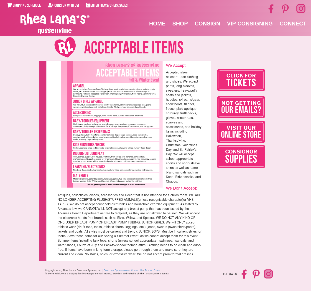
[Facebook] (271, 8)
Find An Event (152, 270)
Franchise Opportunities (116, 270)
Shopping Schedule (26, 5)
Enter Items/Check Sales (108, 5)
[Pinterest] (285, 8)
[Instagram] (301, 8)
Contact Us (137, 270)
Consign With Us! (66, 5)
